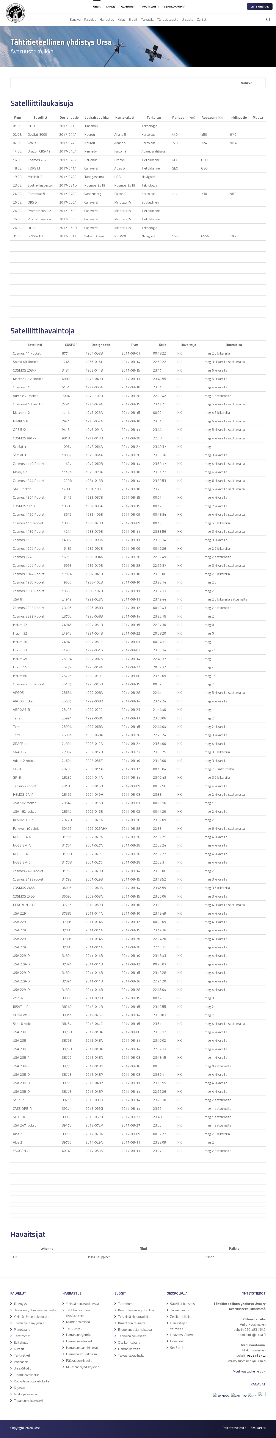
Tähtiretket (22, 1355)
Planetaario (22, 1329)
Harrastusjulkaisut (79, 1341)
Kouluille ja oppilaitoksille (31, 1381)
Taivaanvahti (149, 6)
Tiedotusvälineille (26, 1374)
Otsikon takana (129, 1342)
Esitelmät (21, 1342)
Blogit (133, 19)
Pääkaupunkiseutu (79, 1360)
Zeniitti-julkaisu (181, 1316)
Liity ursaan (260, 6)
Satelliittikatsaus (182, 1303)
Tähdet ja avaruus (120, 6)
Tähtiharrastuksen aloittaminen (79, 1312)
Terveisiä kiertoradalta (134, 1316)
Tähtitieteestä (167, 19)
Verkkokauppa (174, 6)
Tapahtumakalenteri (28, 1400)
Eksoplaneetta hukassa (135, 1329)
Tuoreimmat (127, 1303)
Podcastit (21, 1361)
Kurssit (19, 1348)
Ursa (96, 6)
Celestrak (176, 1341)
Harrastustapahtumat (82, 1347)
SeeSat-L (177, 1347)
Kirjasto (19, 1387)
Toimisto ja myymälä (29, 1323)
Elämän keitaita (129, 1348)
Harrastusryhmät (78, 1334)
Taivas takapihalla (131, 1355)
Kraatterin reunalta (132, 1323)
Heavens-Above (182, 1334)
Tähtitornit (22, 1335)
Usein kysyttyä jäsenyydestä (35, 1310)
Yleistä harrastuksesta (82, 1303)
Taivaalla (147, 19)
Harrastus (106, 19)
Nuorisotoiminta (78, 1321)
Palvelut (90, 19)
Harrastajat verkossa (81, 1354)
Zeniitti (202, 19)
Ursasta (187, 19)
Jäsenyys (20, 1303)
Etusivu (75, 19)
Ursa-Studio (22, 1368)
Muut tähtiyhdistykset (82, 1367)
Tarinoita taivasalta (132, 1335)
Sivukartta (258, 1427)
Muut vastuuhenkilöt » (249, 1371)
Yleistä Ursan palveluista (31, 1316)
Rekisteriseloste (234, 1427)
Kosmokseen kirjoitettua (136, 1310)
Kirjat (121, 19)
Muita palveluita (25, 1394)
